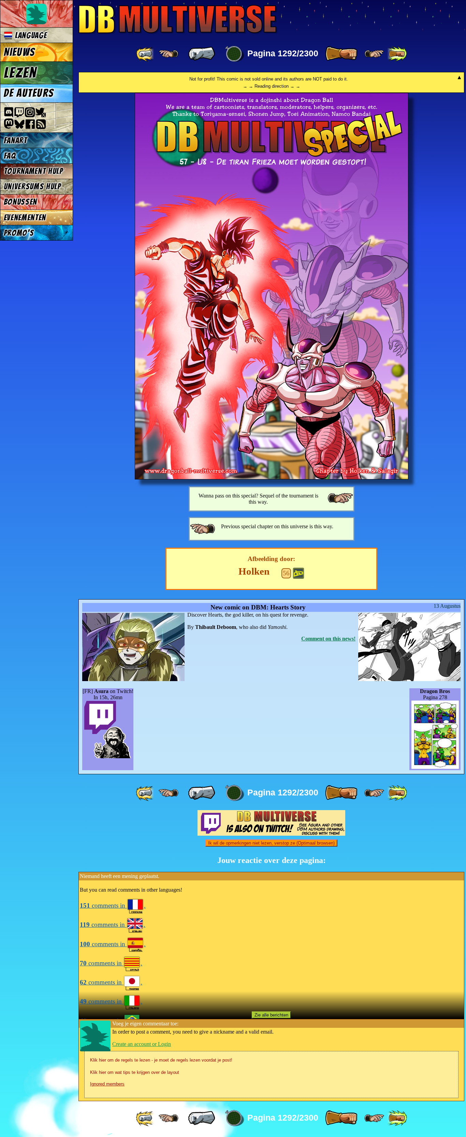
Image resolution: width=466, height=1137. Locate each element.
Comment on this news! (328, 639)
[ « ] (201, 54)
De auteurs (29, 93)
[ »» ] (397, 53)
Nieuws (19, 52)
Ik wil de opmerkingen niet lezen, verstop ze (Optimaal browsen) (271, 843)
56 (286, 573)
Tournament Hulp (33, 171)
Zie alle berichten (271, 1015)
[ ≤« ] (168, 53)
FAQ (10, 156)
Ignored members (107, 1083)
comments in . (113, 905)
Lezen (20, 73)
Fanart (15, 140)
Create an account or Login (141, 1044)
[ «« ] (145, 53)
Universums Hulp (32, 186)
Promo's (19, 233)
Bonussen (20, 202)
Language (30, 35)
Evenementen (25, 217)
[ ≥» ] (374, 53)
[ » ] (341, 54)
